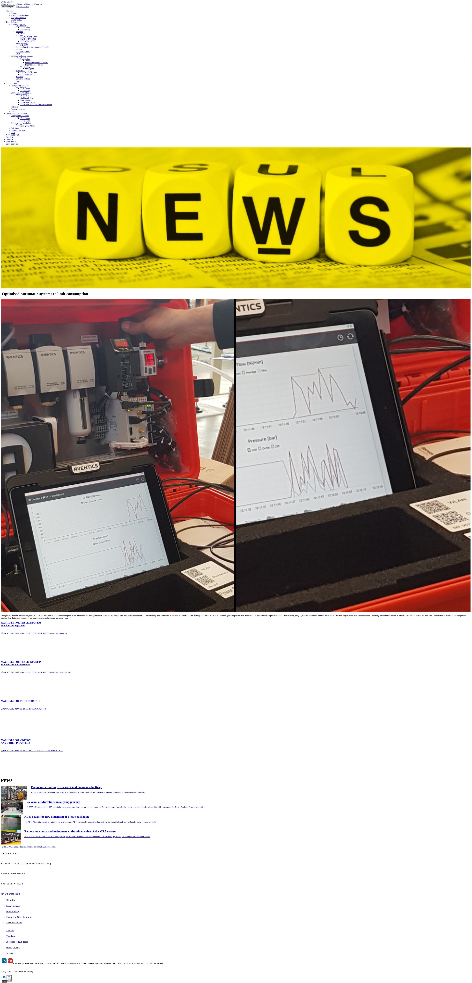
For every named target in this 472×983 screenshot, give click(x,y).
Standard (28, 60)
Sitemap (10, 953)
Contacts (9, 139)
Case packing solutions (20, 85)
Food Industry (12, 911)
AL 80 (22, 33)
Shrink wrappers (22, 43)
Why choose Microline (20, 15)
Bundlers (19, 35)
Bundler (19, 124)
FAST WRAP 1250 (28, 39)
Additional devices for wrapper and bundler (32, 47)
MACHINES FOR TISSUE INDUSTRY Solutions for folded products (21, 663)
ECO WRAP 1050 (27, 41)
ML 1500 (24, 45)
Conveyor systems (23, 51)
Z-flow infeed (25, 100)
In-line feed (24, 96)
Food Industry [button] (11, 83)
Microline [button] (9, 11)
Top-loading (25, 29)
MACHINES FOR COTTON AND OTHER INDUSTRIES (16, 741)
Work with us (11, 141)
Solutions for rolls (18, 24)
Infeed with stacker (27, 102)
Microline (10, 900)
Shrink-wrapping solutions (21, 93)
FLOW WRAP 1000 (28, 37)
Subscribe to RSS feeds (17, 941)
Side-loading (25, 27)
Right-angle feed (26, 98)
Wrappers (19, 32)
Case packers (21, 26)
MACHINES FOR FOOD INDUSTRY (20, 701)
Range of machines (18, 18)
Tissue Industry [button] (12, 22)
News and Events (13, 135)
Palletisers (19, 49)
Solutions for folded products (22, 56)
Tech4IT (37, 972)
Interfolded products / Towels (36, 63)
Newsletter (10, 137)
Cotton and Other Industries (19, 917)
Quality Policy (16, 20)
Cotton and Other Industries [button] (16, 113)
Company (14, 13)
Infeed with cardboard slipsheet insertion (36, 105)
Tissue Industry (13, 906)
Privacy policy (13, 947)
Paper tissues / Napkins (34, 65)
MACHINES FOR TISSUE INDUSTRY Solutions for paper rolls (21, 624)
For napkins (29, 68)
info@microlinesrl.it (10, 893)
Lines (18, 54)
